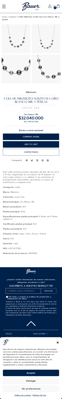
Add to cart (31, 144)
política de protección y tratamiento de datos (29, 297)
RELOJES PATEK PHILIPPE (16, 337)
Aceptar (31, 373)
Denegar (31, 380)
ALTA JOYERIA (39, 333)
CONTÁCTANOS (31, 152)
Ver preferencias (31, 388)
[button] (57, 342)
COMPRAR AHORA (31, 136)
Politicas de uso (39, 395)
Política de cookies (23, 395)
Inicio (4, 16)
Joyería (12, 16)
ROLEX (9, 333)
